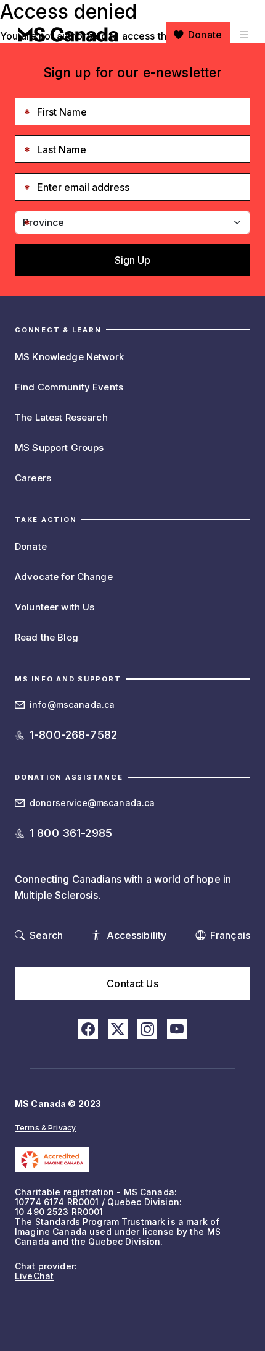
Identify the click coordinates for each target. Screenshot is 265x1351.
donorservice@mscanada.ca (92, 803)
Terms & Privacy (45, 1127)
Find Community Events (69, 387)
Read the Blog (46, 637)
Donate (205, 34)
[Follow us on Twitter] (118, 1029)
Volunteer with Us (54, 607)
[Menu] (242, 34)
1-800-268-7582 (73, 734)
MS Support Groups (59, 447)
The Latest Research (61, 417)
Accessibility (137, 935)
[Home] (68, 34)
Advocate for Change (64, 577)
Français (230, 935)
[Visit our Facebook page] (88, 1029)
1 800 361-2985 (71, 833)
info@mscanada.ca (72, 704)
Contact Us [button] (132, 983)
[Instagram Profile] (147, 1029)
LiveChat (34, 1276)
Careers (33, 478)
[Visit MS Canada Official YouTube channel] (177, 1029)
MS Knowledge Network (69, 357)
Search (46, 935)
